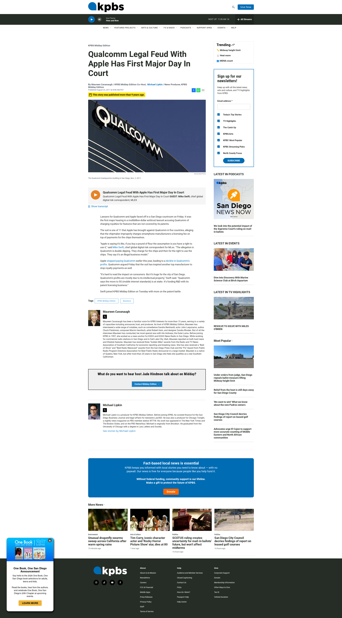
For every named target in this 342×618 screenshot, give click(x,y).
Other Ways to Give (222, 587)
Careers (143, 582)
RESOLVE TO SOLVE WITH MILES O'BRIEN (231, 327)
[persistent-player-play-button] (91, 19)
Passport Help (183, 597)
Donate (171, 491)
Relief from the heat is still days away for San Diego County (234, 391)
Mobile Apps (145, 592)
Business (127, 301)
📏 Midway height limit (229, 50)
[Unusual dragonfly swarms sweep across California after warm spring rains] (108, 520)
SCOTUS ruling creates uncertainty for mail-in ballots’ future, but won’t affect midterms (192, 543)
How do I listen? (183, 592)
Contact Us (181, 582)
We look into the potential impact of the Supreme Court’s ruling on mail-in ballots (233, 228)
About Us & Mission (148, 573)
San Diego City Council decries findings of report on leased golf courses (231, 417)
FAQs (179, 587)
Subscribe (234, 160)
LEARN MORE (30, 603)
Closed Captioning (184, 578)
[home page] (106, 7)
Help (233, 28)
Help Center (182, 602)
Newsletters (145, 578)
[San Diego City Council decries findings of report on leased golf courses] (234, 520)
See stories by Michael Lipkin (119, 430)
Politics (175, 534)
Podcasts (185, 28)
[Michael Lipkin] (94, 411)
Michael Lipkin (155, 84)
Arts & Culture (149, 28)
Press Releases (146, 597)
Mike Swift (118, 247)
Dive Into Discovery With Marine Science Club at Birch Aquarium (231, 279)
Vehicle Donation (221, 597)
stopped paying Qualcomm (121, 260)
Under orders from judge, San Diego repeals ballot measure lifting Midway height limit (233, 377)
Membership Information (224, 582)
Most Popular (222, 340)
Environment (93, 534)
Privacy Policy (145, 602)
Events (221, 28)
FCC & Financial (146, 587)
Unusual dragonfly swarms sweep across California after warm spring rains (107, 541)
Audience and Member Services (190, 573)
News (106, 28)
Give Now (245, 7)
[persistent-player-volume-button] (99, 19)
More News (95, 504)
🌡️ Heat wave (224, 55)
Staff (142, 607)
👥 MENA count (225, 60)
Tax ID (216, 592)
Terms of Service (146, 611)
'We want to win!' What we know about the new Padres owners (230, 403)
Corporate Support (222, 573)
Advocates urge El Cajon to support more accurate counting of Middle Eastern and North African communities (232, 433)
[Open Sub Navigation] (111, 28)
